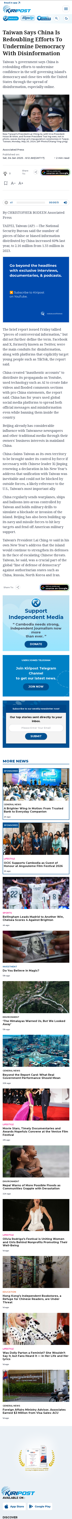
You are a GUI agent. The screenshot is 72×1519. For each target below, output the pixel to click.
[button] (6, 183)
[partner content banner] (36, 290)
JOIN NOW (36, 686)
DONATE (36, 644)
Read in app (10, 2)
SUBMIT (36, 736)
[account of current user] (56, 18)
